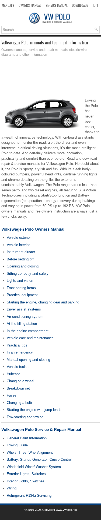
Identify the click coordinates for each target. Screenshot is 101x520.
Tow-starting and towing (25, 417)
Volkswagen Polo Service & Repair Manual (41, 429)
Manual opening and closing (28, 360)
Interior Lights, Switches (25, 481)
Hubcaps (13, 374)
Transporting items (21, 288)
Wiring (11, 488)
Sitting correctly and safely (27, 274)
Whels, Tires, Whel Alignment (30, 452)
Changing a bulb (19, 403)
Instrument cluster (21, 252)
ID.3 (95, 5)
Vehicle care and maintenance (30, 338)
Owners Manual (30, 5)
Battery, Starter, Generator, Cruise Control (39, 459)
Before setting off (20, 259)
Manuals (8, 5)
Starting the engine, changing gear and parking (43, 302)
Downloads (80, 5)
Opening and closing (23, 266)
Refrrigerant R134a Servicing (29, 495)
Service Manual (57, 5)
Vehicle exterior (19, 238)
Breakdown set (18, 388)
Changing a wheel (20, 381)
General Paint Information (27, 438)
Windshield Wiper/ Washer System (34, 467)
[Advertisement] (50, 79)
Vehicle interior (18, 245)
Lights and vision (20, 281)
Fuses (11, 395)
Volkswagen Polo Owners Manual (32, 229)
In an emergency (20, 352)
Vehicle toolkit (18, 367)
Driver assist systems (24, 309)
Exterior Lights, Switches (26, 474)
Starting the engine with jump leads (34, 410)
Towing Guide (17, 445)
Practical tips (17, 345)
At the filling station (22, 324)
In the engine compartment (27, 331)
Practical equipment (22, 295)
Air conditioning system (25, 317)
